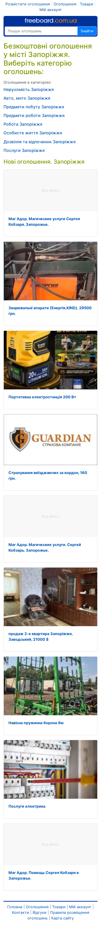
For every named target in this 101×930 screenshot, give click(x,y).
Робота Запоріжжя (23, 124)
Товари (86, 4)
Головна (14, 906)
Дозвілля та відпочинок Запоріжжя (40, 141)
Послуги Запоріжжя (24, 150)
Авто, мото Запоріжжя (27, 98)
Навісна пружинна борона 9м (35, 722)
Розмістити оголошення (27, 4)
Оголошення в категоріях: (27, 82)
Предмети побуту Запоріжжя (34, 106)
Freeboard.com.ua (50, 20)
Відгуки (40, 912)
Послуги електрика (26, 806)
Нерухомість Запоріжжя (29, 89)
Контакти (20, 912)
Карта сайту (62, 918)
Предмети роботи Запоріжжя (34, 115)
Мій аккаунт (50, 9)
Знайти (86, 31)
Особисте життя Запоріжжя (33, 132)
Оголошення (65, 4)
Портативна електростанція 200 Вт (42, 397)
